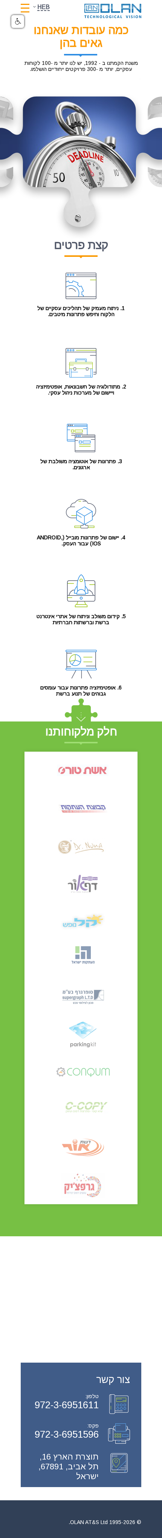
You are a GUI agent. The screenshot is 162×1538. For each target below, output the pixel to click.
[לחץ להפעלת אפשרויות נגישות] (17, 21)
